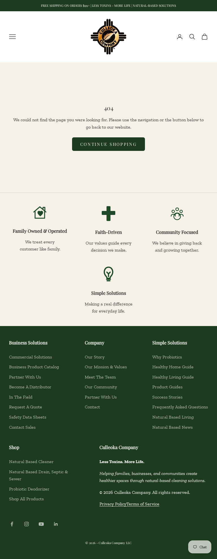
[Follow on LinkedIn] (56, 524)
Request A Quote (25, 407)
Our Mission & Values (106, 366)
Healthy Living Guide (173, 377)
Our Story (95, 357)
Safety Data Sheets (27, 417)
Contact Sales (22, 427)
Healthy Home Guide (173, 366)
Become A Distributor (30, 386)
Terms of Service (142, 504)
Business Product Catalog (34, 366)
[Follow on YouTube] (41, 524)
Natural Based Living (173, 417)
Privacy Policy (112, 504)
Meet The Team (100, 377)
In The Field (20, 397)
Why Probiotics (167, 357)
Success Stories (167, 397)
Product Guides (167, 386)
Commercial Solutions (30, 357)
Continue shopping (108, 144)
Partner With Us (25, 377)
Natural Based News (172, 427)
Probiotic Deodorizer (29, 489)
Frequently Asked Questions (180, 407)
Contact (92, 407)
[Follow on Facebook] (12, 524)
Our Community (101, 386)
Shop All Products (26, 498)
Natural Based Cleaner (31, 461)
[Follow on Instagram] (26, 524)
